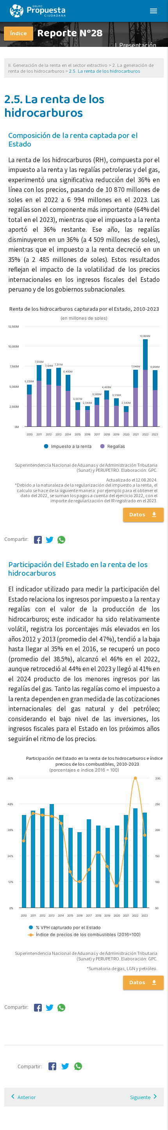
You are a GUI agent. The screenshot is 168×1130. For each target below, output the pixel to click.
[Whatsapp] (61, 541)
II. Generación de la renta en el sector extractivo (57, 65)
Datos (143, 514)
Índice (18, 33)
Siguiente (145, 1096)
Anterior (27, 1097)
